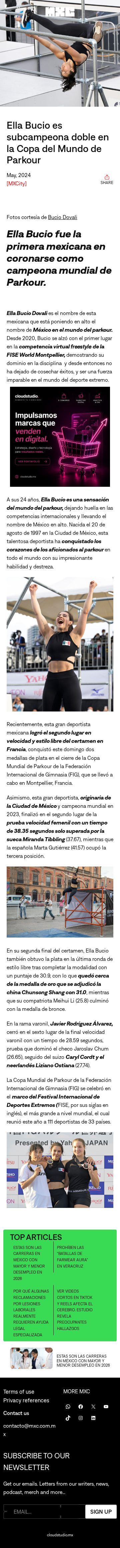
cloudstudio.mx (60, 1535)
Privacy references (26, 1400)
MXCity (16, 183)
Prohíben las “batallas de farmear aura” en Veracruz (72, 1257)
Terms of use (18, 1391)
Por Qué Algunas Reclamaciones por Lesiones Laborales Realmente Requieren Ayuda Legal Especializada (31, 1313)
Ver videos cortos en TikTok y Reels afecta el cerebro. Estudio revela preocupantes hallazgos (75, 1310)
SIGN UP (101, 1511)
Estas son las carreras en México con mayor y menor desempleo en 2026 (29, 1263)
